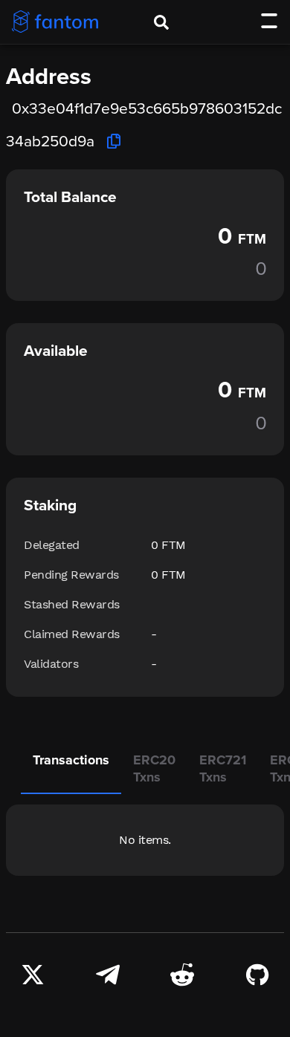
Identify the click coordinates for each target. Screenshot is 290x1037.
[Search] (161, 22)
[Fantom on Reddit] (182, 973)
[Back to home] (55, 21)
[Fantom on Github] (257, 973)
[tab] (71, 770)
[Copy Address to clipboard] (113, 141)
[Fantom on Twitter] (33, 973)
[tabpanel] (145, 840)
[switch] (269, 21)
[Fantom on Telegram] (108, 973)
